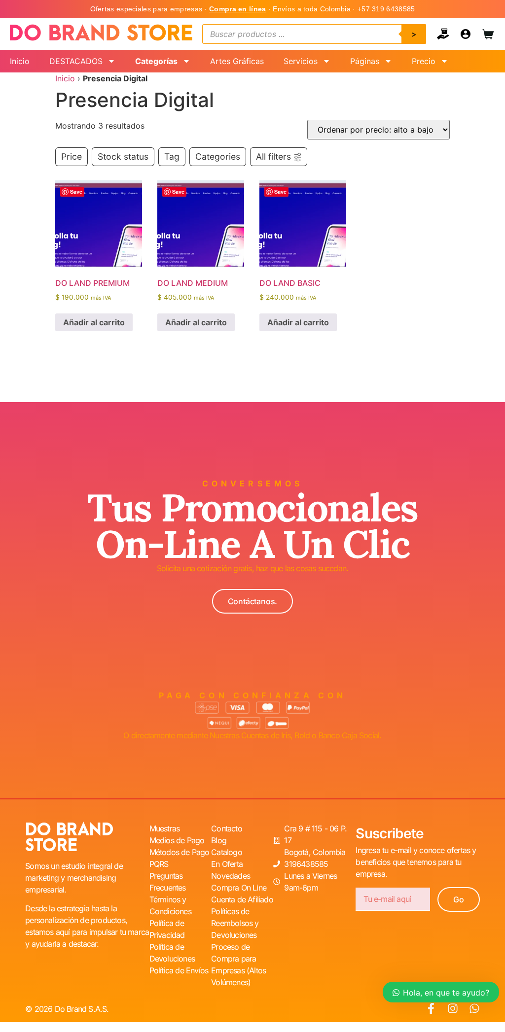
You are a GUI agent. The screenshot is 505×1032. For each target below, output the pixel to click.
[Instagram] (452, 1008)
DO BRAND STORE (69, 838)
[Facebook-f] (431, 1008)
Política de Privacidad (167, 929)
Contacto (226, 828)
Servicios (301, 61)
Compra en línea (237, 9)
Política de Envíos (179, 970)
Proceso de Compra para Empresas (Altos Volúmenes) (238, 964)
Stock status (123, 156)
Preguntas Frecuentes (167, 882)
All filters (273, 156)
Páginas (364, 61)
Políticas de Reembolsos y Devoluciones (234, 923)
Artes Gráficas (237, 61)
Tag (172, 156)
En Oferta (227, 864)
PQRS (159, 864)
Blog (218, 840)
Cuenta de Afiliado (242, 899)
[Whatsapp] (474, 1008)
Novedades (230, 876)
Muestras (164, 828)
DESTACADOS (76, 61)
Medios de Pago (177, 840)
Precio (423, 61)
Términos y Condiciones (170, 905)
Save (76, 191)
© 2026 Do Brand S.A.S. (66, 1009)
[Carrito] (488, 34)
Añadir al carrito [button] (94, 322)
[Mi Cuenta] (465, 34)
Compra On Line (238, 888)
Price (71, 156)
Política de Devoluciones (172, 952)
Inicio (20, 61)
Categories (217, 156)
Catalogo (226, 852)
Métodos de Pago (179, 852)
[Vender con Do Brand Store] (443, 34)
